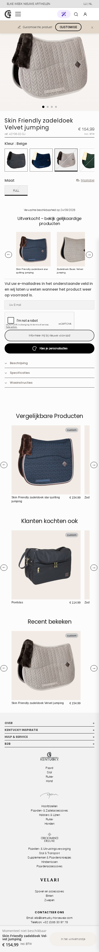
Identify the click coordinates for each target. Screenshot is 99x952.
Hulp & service (49, 737)
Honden (50, 823)
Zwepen (49, 900)
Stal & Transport (49, 853)
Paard (49, 768)
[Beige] (66, 160)
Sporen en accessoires (49, 891)
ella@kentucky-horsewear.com (54, 918)
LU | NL (88, 4)
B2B (49, 744)
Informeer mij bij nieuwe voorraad (49, 335)
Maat (10, 180)
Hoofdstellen (49, 806)
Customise (68, 27)
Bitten (49, 895)
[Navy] (41, 160)
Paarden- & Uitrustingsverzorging (49, 848)
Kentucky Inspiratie (49, 730)
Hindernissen (49, 862)
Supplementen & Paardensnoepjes (49, 857)
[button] (64, 14)
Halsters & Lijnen (49, 815)
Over (49, 723)
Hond (49, 781)
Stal (49, 772)
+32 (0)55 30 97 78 (55, 922)
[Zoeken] (76, 14)
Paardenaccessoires (49, 866)
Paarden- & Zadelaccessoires (49, 810)
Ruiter (49, 776)
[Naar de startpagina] (8, 14)
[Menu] (18, 14)
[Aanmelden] (85, 14)
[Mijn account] (85, 14)
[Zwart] (16, 160)
